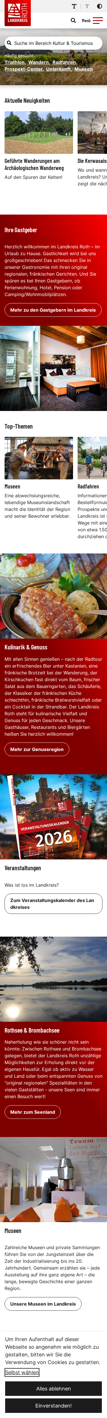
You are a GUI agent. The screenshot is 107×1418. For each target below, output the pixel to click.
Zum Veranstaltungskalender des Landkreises (52, 903)
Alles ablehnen (53, 1389)
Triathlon (15, 62)
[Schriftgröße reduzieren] (87, 6)
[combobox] (53, 43)
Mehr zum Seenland (32, 1112)
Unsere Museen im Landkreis (43, 1304)
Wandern (39, 62)
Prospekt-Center (24, 69)
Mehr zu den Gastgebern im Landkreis (53, 310)
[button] (98, 20)
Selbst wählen (22, 1372)
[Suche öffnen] (73, 20)
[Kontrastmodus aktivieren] (99, 6)
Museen (83, 69)
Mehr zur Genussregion (37, 749)
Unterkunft (59, 69)
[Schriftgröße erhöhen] (74, 6)
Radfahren (65, 62)
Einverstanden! (53, 1406)
